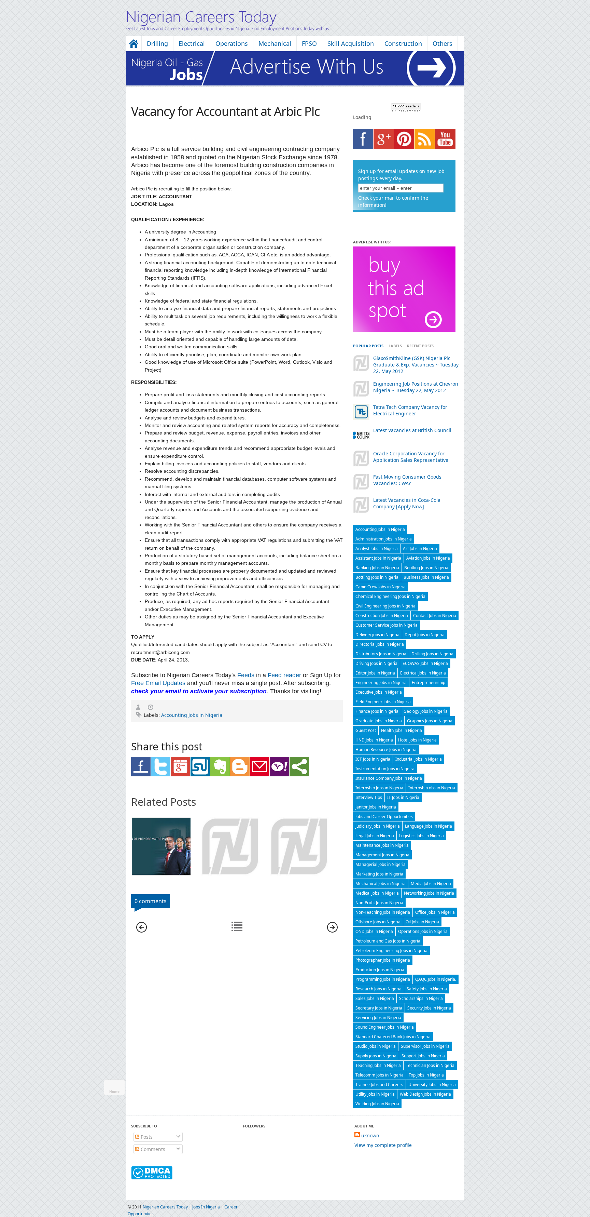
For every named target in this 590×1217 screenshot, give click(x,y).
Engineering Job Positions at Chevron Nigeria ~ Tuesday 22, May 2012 (415, 386)
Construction (403, 43)
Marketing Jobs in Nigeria (379, 874)
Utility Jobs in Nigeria (375, 1094)
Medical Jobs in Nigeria (377, 893)
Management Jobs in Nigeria (382, 855)
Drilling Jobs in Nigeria (432, 654)
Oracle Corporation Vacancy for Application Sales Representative (410, 456)
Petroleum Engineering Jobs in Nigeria (391, 950)
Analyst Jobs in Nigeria (376, 548)
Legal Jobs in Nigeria (374, 836)
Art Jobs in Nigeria (420, 548)
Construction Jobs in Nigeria (381, 615)
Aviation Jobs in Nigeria (428, 558)
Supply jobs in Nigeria (375, 1056)
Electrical (192, 43)
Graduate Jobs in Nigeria (378, 721)
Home (114, 1091)
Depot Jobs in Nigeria (425, 635)
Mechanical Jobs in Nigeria (380, 883)
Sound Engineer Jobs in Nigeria (384, 1027)
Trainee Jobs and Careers (379, 1084)
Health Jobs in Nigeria (401, 730)
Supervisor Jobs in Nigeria (425, 1046)
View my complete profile (383, 1145)
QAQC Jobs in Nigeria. (435, 979)
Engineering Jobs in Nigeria (381, 682)
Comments (152, 1149)
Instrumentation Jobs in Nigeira (385, 769)
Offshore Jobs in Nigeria (378, 922)
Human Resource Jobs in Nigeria (386, 749)
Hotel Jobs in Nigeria (417, 740)
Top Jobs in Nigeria (426, 1075)
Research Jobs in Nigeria (378, 989)
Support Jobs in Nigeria (423, 1056)
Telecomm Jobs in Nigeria (379, 1075)
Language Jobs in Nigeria (428, 826)
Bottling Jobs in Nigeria (376, 577)
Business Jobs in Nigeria (426, 577)
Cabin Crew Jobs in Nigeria (380, 587)
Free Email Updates (158, 683)
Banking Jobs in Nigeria (377, 568)
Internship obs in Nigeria (431, 788)
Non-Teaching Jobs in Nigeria (382, 912)
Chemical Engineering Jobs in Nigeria (390, 596)
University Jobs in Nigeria (432, 1084)
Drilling (157, 43)
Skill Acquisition (350, 43)
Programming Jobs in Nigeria (382, 979)
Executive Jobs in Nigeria (378, 692)
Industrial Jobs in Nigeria (418, 759)
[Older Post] (332, 930)
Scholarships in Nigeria (421, 998)
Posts (146, 1137)
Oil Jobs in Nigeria (422, 922)
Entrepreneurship (428, 682)
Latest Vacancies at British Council (412, 430)
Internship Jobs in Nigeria (379, 788)
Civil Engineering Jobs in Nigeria (385, 606)
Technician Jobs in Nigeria (430, 1065)
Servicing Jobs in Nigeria (378, 1017)
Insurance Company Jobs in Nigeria (388, 778)
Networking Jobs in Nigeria (429, 893)
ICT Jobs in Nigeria (372, 759)
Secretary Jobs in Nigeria (378, 1008)
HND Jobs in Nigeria (374, 740)
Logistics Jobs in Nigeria (421, 836)
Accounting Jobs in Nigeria (191, 715)
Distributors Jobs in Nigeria (380, 654)
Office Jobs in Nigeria (435, 912)
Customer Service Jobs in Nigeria (386, 625)
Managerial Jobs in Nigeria (380, 864)
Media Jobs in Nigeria (431, 883)
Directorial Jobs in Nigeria (379, 644)
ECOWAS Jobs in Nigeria (425, 663)
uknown (370, 1135)
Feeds (245, 675)
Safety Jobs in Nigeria (427, 989)
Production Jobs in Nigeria (379, 970)
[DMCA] (151, 1177)
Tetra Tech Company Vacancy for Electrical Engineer (410, 410)
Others (442, 43)
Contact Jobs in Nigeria (434, 615)
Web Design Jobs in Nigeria (425, 1094)
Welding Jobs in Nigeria (377, 1104)
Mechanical (274, 43)
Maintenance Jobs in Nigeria (382, 845)
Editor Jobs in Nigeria (375, 673)
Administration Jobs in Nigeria (383, 539)
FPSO (309, 43)
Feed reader (284, 675)
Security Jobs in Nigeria (429, 1008)
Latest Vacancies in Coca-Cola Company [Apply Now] (406, 503)
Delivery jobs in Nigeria (377, 635)
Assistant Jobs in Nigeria (378, 558)
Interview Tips (368, 797)
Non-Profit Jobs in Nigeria (379, 903)
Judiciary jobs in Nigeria (377, 826)
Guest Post (365, 730)
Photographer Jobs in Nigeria (382, 960)
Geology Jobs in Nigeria (426, 711)
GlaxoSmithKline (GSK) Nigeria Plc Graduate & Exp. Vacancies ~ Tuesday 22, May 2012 (416, 364)
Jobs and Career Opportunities (384, 816)
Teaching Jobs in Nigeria (378, 1065)
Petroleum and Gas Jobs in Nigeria (387, 941)
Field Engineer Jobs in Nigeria (383, 702)
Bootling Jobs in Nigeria (426, 568)
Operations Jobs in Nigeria (423, 931)
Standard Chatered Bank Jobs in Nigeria (393, 1037)
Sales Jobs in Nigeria (374, 998)
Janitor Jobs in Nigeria (375, 807)
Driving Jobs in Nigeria (376, 663)
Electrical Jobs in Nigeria (423, 673)
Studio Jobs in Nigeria (375, 1046)
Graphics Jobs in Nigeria (429, 721)
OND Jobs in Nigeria (374, 931)
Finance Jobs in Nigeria (376, 711)
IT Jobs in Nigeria (403, 797)
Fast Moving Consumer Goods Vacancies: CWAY (407, 479)
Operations (231, 43)
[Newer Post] (141, 930)
